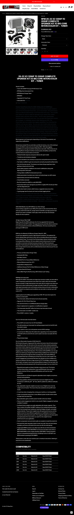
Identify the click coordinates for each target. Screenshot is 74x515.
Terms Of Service (62, 498)
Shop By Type (25, 8)
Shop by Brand (46, 6)
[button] (9, 51)
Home (24, 6)
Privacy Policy (61, 493)
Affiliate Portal (36, 500)
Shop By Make (37, 6)
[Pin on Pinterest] (47, 69)
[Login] (66, 7)
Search (34, 489)
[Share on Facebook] (45, 69)
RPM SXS (43, 16)
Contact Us (42, 8)
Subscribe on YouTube (38, 493)
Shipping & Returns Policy (65, 495)
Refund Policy (61, 491)
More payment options (55, 63)
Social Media (34, 8)
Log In (33, 491)
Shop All (29, 6)
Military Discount (36, 498)
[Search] (63, 7)
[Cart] (71, 7)
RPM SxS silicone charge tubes (39, 303)
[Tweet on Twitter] (49, 69)
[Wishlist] (68, 7)
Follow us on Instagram (38, 495)
